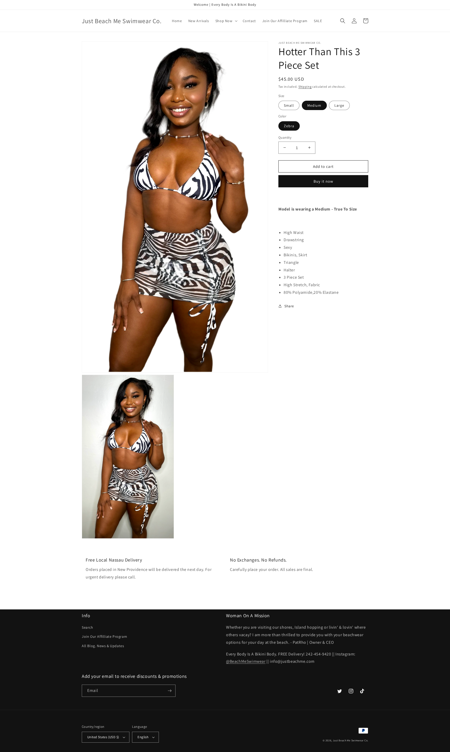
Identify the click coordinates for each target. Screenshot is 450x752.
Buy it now (323, 181)
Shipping (305, 86)
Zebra (289, 125)
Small (289, 105)
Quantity (284, 137)
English (143, 737)
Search (87, 627)
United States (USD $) (103, 737)
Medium (314, 105)
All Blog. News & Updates (103, 645)
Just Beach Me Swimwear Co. (350, 740)
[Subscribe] (169, 691)
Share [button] (289, 305)
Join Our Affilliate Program (104, 636)
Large (339, 105)
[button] (226, 20)
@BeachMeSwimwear (246, 661)
